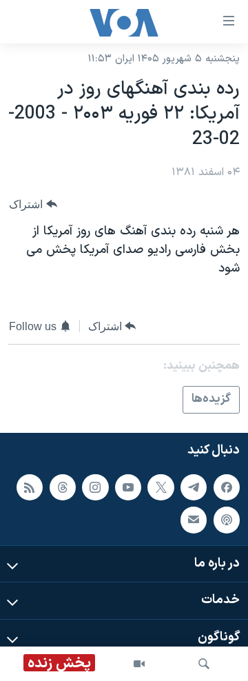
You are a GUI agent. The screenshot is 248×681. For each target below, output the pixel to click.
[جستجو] (204, 664)
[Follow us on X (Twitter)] (160, 487)
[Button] (33, 204)
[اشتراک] (193, 520)
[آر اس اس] (30, 487)
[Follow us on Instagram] (95, 487)
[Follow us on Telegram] (193, 487)
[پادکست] (227, 520)
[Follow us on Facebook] (227, 487)
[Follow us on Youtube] (128, 487)
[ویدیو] (139, 664)
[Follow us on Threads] (63, 487)
